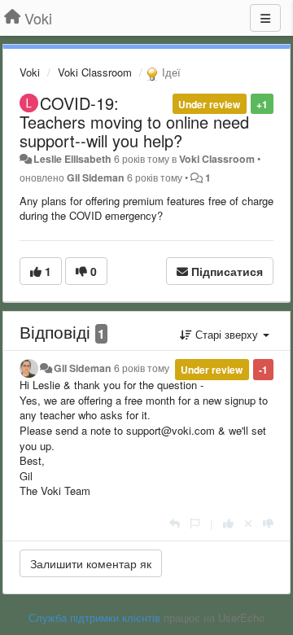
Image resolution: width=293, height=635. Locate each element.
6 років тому (141, 368)
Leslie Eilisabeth (72, 158)
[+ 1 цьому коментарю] (228, 523)
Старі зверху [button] (226, 334)
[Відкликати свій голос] (248, 523)
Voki (30, 72)
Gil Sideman (96, 177)
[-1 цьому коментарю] (268, 523)
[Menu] (265, 18)
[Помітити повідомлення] (194, 523)
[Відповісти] (174, 523)
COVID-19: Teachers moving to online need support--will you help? (134, 121)
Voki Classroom (95, 72)
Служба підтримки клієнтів (94, 617)
